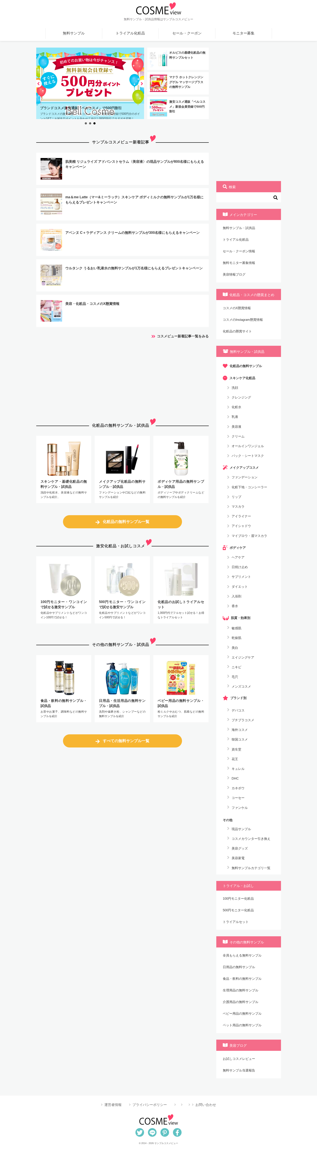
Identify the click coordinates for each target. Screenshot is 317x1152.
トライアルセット (236, 922)
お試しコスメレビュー (239, 1059)
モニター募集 (243, 33)
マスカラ (238, 506)
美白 (235, 648)
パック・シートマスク (248, 455)
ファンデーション (244, 477)
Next (141, 83)
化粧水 (236, 407)
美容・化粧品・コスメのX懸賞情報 (92, 303)
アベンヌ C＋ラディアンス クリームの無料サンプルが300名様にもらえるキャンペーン (132, 232)
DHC (235, 778)
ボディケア (238, 547)
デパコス (238, 710)
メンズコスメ (241, 686)
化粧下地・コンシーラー (249, 487)
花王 (235, 759)
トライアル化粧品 (130, 33)
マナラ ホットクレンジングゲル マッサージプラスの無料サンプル (186, 81)
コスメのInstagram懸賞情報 (243, 319)
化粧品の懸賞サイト (237, 331)
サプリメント (241, 576)
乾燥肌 (236, 638)
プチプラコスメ (243, 720)
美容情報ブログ (234, 274)
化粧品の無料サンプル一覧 (126, 521)
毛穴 (235, 677)
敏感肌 (236, 628)
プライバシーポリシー (149, 1105)
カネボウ (238, 788)
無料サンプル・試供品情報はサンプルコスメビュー (158, 19)
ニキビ (236, 667)
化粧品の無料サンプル (246, 366)
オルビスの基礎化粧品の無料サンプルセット (187, 55)
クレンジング (241, 397)
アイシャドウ (241, 526)
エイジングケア (243, 657)
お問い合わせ (205, 1105)
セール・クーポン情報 (239, 251)
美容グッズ (240, 848)
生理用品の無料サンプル (240, 990)
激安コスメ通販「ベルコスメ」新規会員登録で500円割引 (187, 106)
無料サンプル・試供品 (239, 228)
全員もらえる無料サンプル (242, 955)
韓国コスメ (240, 739)
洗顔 (235, 387)
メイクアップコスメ (244, 467)
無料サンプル (74, 33)
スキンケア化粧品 (242, 378)
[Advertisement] (122, 377)
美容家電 (238, 858)
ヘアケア (238, 557)
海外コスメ (240, 730)
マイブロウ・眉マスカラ (249, 535)
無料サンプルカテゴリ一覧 (251, 868)
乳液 (235, 417)
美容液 (236, 426)
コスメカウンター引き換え (251, 838)
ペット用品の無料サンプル (242, 1025)
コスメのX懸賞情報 (237, 308)
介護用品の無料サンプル (240, 1002)
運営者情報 (113, 1105)
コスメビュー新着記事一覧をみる (183, 336)
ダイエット (240, 586)
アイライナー (241, 516)
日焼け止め (240, 567)
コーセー (238, 798)
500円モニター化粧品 (238, 910)
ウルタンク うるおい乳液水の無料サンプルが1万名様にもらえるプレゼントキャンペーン (134, 268)
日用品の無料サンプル (239, 967)
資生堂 (236, 749)
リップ (236, 496)
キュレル (238, 769)
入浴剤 (236, 596)
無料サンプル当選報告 (239, 1070)
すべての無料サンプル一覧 (126, 741)
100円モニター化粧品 (238, 898)
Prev (39, 83)
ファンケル (240, 807)
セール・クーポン (187, 33)
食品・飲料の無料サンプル (242, 978)
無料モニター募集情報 (239, 263)
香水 (235, 606)
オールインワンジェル (248, 446)
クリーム (238, 436)
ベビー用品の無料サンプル (242, 1013)
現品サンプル (241, 829)
